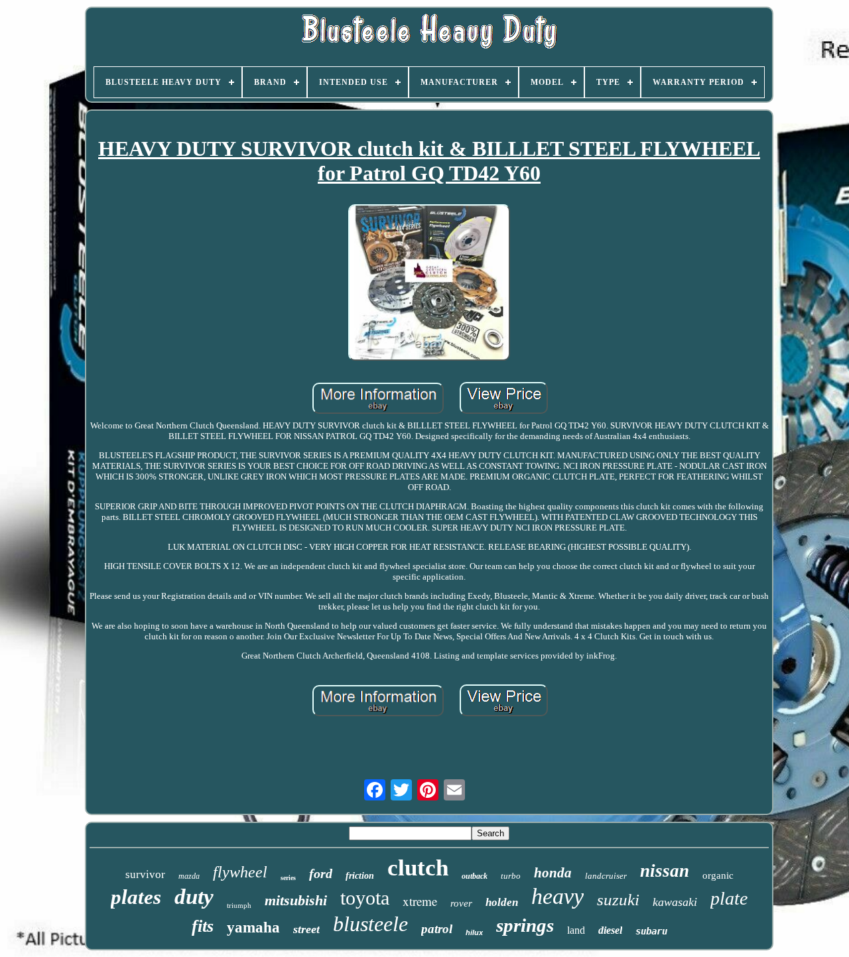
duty (194, 897)
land (576, 930)
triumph (239, 905)
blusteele (370, 924)
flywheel (240, 872)
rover (461, 903)
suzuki (618, 900)
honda (553, 873)
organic (718, 875)
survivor (145, 874)
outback (475, 876)
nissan (664, 871)
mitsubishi (296, 900)
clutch (417, 868)
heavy (557, 896)
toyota (364, 898)
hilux (474, 932)
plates (136, 897)
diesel (610, 930)
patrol (436, 929)
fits (203, 926)
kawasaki (675, 902)
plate (729, 898)
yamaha (253, 927)
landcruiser (606, 876)
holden (502, 902)
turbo (511, 876)
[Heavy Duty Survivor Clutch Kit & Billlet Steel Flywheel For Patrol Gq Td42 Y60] (429, 283)
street (306, 929)
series (288, 877)
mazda (189, 876)
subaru (651, 931)
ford (320, 873)
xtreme (420, 901)
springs (525, 925)
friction (360, 876)
